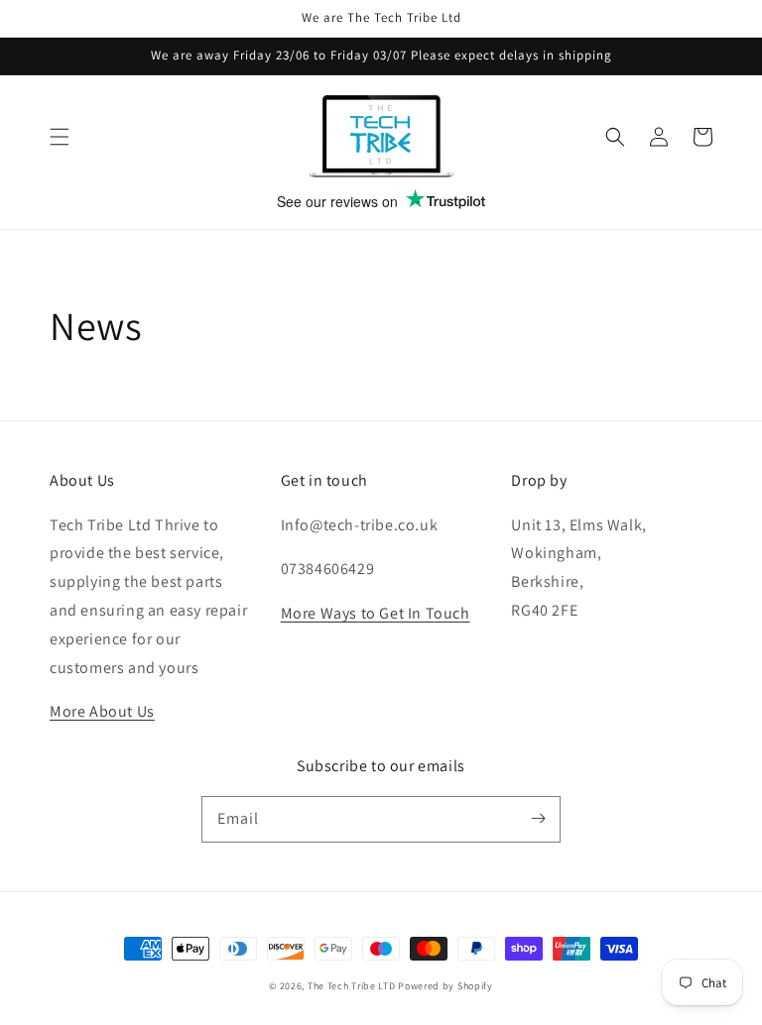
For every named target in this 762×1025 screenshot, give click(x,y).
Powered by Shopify (445, 985)
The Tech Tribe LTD (352, 985)
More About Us (102, 711)
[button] (59, 137)
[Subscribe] (538, 819)
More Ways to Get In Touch (375, 613)
